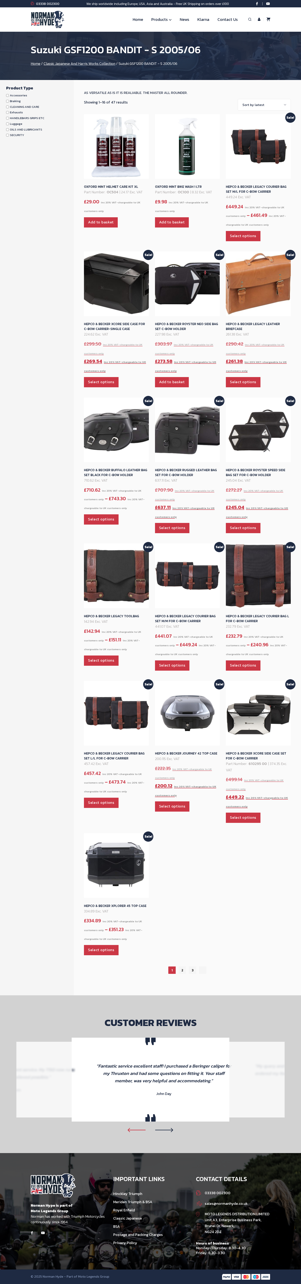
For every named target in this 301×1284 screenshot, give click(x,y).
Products (159, 19)
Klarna (203, 19)
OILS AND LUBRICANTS (26, 129)
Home (138, 19)
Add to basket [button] (101, 222)
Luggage (16, 123)
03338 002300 (47, 3)
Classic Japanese (127, 1218)
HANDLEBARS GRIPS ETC (27, 118)
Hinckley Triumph (127, 1193)
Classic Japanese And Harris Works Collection (79, 63)
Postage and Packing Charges (138, 1234)
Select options (243, 236)
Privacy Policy (125, 1243)
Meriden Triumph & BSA (132, 1202)
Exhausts (16, 112)
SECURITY (17, 135)
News (184, 19)
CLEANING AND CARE (24, 106)
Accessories (18, 95)
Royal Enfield (124, 1210)
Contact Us (227, 19)
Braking (15, 101)
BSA (116, 1226)
